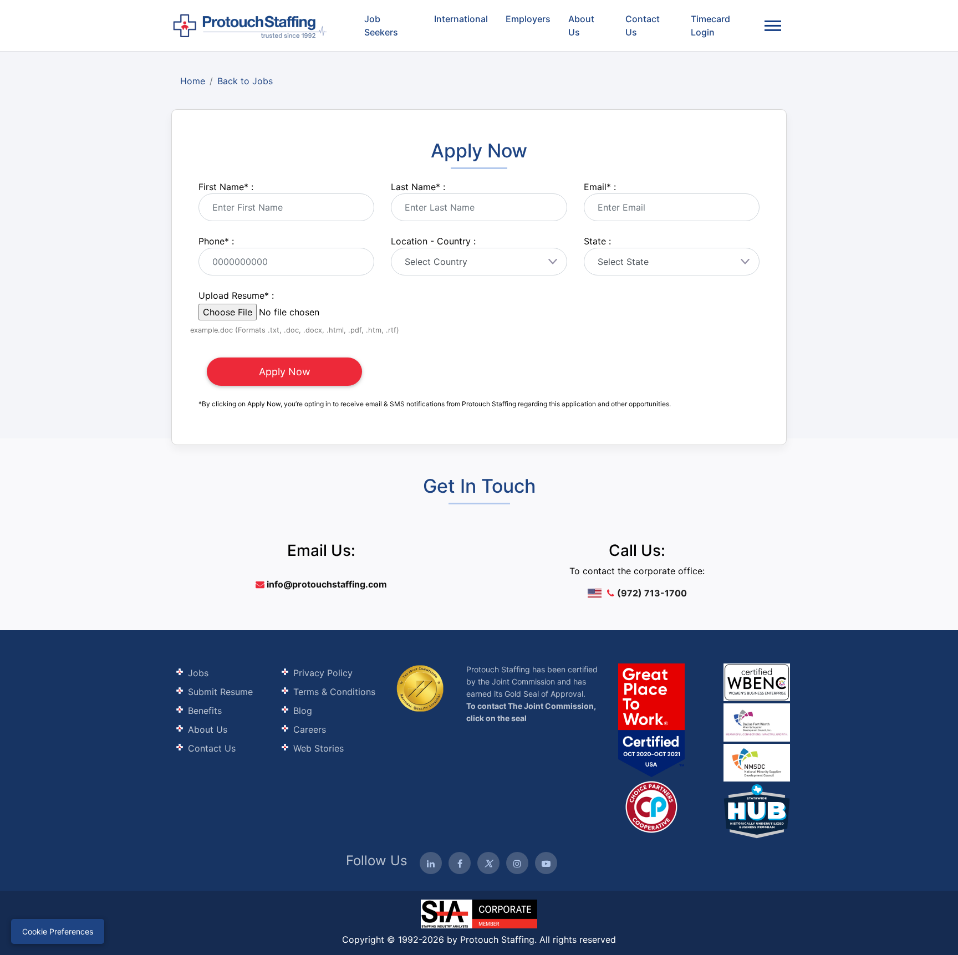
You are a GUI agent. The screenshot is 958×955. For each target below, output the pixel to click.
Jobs (198, 672)
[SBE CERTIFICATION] (757, 721)
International (461, 18)
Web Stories (318, 748)
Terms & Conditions (334, 691)
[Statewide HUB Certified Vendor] (651, 806)
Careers (309, 729)
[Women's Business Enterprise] (757, 682)
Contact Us (642, 25)
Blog (302, 710)
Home (192, 80)
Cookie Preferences (57, 931)
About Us (581, 25)
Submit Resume (220, 691)
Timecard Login (710, 25)
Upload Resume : (236, 295)
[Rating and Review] (651, 720)
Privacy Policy (323, 672)
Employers (528, 18)
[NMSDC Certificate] (757, 762)
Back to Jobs (245, 80)
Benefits (205, 710)
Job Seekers (381, 25)
